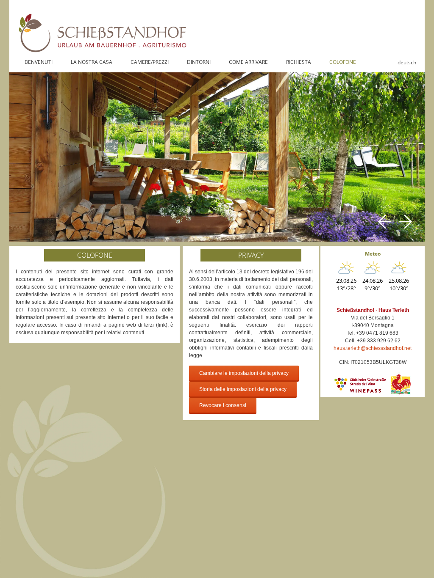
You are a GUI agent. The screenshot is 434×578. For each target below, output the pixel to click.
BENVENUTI (39, 62)
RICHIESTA (298, 62)
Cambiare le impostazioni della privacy (244, 373)
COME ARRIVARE (248, 62)
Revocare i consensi (222, 405)
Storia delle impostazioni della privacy (243, 389)
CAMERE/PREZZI (150, 62)
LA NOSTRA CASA (91, 62)
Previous (384, 222)
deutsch (407, 62)
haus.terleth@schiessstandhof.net (373, 348)
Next (405, 222)
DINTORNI (199, 62)
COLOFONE (342, 62)
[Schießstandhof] (217, 26)
